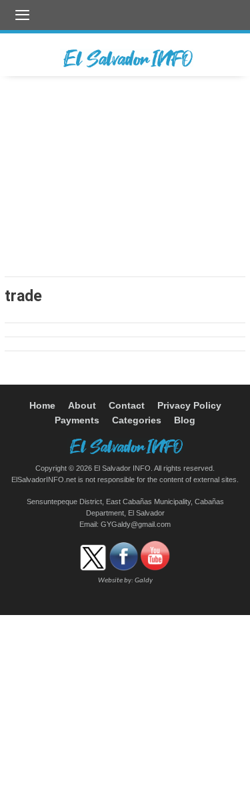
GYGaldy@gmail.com (136, 524)
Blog (184, 420)
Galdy (144, 580)
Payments (77, 420)
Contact (127, 406)
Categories (136, 420)
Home (42, 406)
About (82, 406)
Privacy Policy (189, 406)
